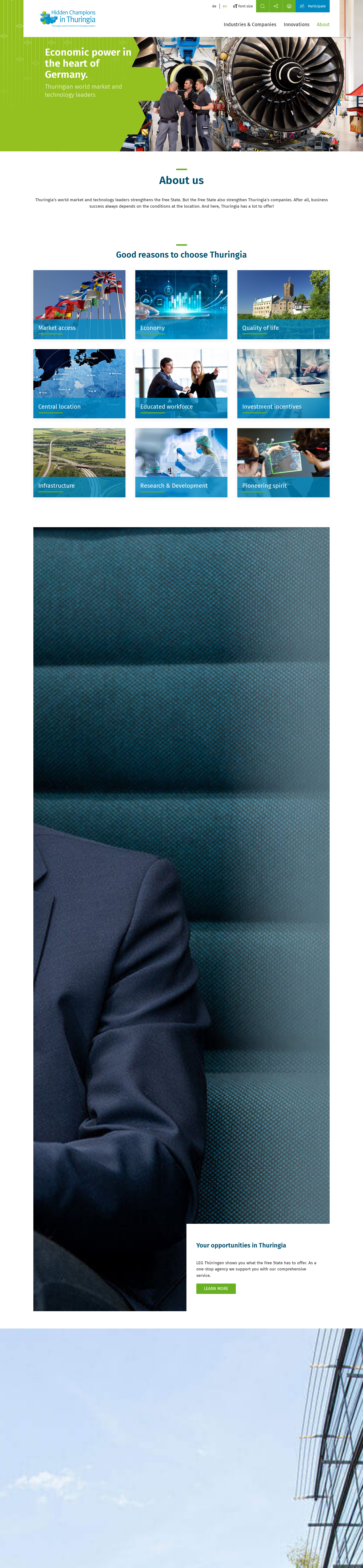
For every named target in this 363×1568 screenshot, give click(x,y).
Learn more (216, 1288)
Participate (317, 6)
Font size (245, 6)
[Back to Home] (67, 18)
